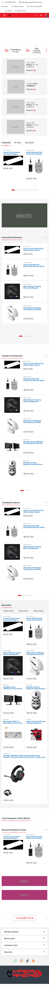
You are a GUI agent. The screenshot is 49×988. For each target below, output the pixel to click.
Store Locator (19, 6)
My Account (21, 11)
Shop (9, 11)
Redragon (26, 439)
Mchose (5, 719)
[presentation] (46, 918)
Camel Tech (7, 150)
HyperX (28, 719)
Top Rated (29, 142)
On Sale (17, 142)
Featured (6, 142)
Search (36, 15)
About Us (5, 6)
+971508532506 (10, 2)
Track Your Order (36, 6)
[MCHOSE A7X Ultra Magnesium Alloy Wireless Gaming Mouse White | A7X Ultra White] (13, 468)
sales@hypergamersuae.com (32, 2)
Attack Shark (30, 150)
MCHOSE (26, 460)
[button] (20, 336)
